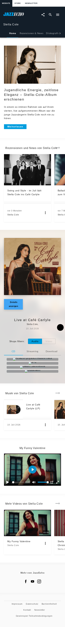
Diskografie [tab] (52, 33)
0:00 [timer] (28, 482)
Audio (35, 341)
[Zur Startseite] (17, 15)
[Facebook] (25, 581)
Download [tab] (52, 351)
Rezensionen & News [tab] (31, 33)
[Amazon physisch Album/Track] (32, 359)
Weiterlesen (15, 126)
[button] (32, 470)
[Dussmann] (32, 371)
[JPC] (32, 363)
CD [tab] (13, 351)
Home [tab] (12, 33)
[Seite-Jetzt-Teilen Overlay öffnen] (43, 14)
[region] (32, 470)
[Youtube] (32, 581)
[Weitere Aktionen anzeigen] (45, 212)
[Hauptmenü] (57, 14)
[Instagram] (39, 581)
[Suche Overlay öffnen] (50, 14)
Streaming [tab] (32, 351)
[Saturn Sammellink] (32, 367)
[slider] (18, 482)
